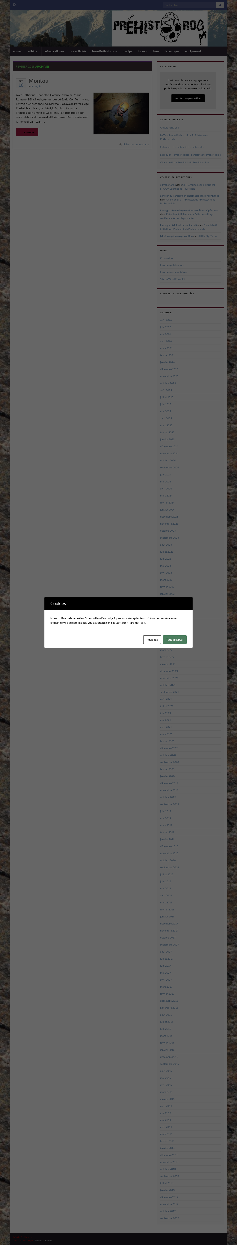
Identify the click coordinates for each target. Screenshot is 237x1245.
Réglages (152, 639)
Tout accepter (174, 639)
